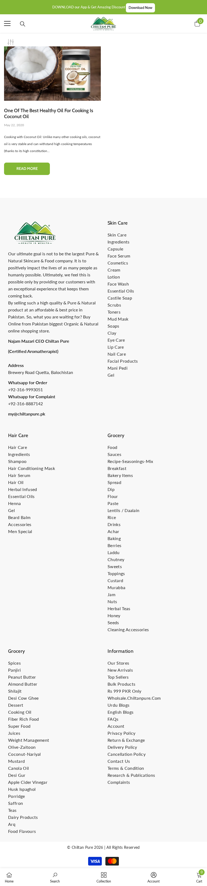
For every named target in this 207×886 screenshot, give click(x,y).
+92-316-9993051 (25, 389)
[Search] (22, 24)
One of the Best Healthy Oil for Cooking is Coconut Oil (48, 113)
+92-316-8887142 (25, 403)
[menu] (7, 23)
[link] (55, 877)
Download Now (140, 7)
